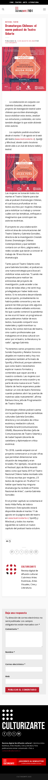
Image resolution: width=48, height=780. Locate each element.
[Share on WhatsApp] (12, 552)
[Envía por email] (26, 552)
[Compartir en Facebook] (17, 552)
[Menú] (44, 9)
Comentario (12, 629)
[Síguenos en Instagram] (9, 734)
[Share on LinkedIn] (36, 552)
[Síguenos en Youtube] (19, 734)
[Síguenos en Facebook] (4, 734)
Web (7, 676)
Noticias (8, 22)
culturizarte (11, 43)
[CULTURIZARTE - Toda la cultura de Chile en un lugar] (24, 9)
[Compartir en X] (21, 552)
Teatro (15, 22)
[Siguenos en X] (14, 734)
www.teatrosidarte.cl (18, 518)
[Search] (3, 9)
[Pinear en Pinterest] (31, 552)
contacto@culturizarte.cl (11, 751)
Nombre (10, 652)
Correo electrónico (15, 664)
